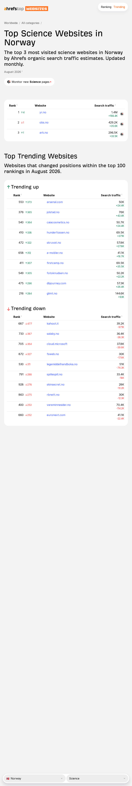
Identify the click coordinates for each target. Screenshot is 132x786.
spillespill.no (54, 374)
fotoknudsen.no (57, 273)
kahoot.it (53, 323)
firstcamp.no (55, 263)
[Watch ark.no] (122, 134)
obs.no (44, 122)
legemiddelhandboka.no (62, 364)
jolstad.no (53, 212)
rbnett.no (53, 394)
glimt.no (52, 293)
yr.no (43, 112)
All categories (30, 23)
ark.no (44, 132)
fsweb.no (53, 354)
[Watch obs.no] (122, 124)
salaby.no (53, 333)
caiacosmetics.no (58, 222)
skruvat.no (54, 242)
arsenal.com (55, 202)
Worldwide (11, 23)
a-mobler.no (55, 252)
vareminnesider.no (59, 405)
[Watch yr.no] (122, 114)
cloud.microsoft (57, 344)
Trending (119, 7)
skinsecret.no (55, 384)
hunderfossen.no (58, 232)
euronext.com (56, 415)
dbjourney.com (56, 283)
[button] (23, 72)
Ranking (106, 7)
